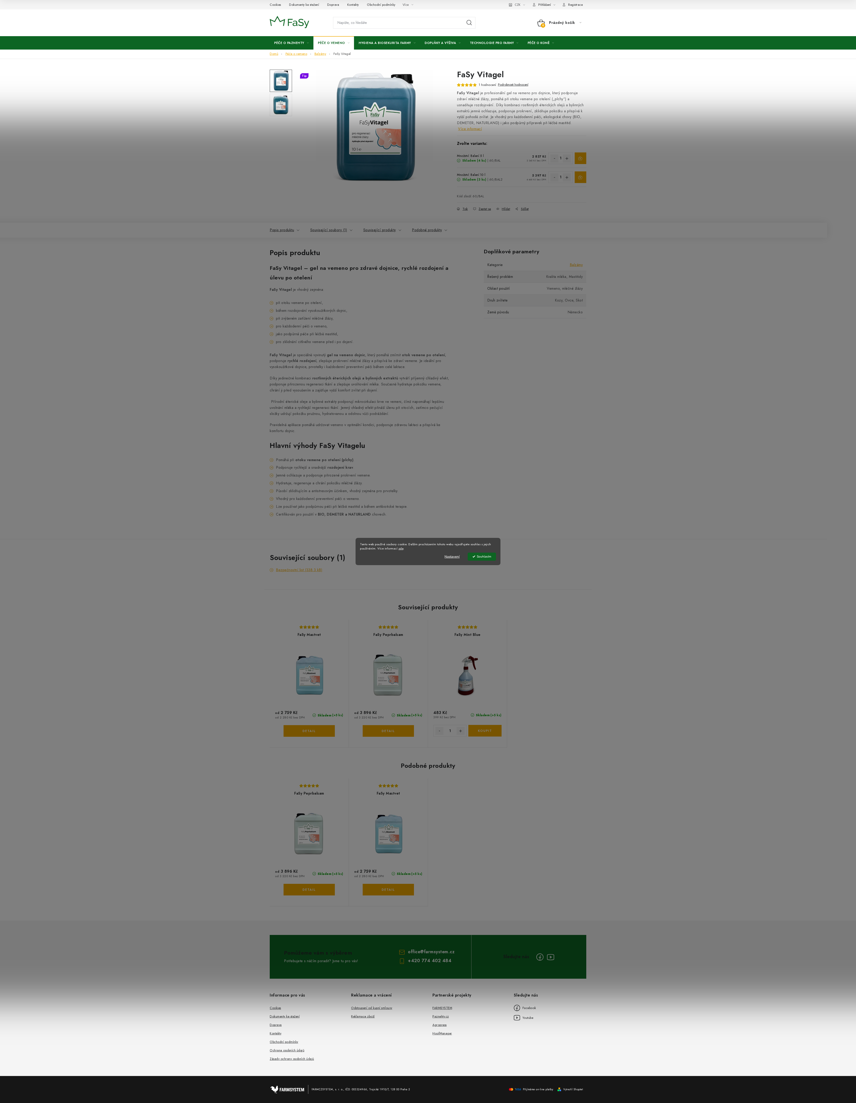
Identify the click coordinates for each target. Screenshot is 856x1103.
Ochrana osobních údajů (287, 1050)
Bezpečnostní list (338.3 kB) (299, 569)
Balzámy (576, 264)
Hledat (469, 23)
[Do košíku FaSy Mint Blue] (485, 731)
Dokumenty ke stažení (304, 4)
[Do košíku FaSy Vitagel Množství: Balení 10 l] (580, 177)
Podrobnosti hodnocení (513, 85)
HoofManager (442, 1033)
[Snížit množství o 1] (554, 158)
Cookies (275, 4)
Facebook (525, 1008)
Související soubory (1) (328, 230)
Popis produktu (282, 230)
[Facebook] (539, 957)
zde (401, 548)
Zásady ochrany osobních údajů (292, 1059)
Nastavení (452, 556)
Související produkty (379, 230)
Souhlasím (484, 556)
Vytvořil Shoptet (573, 1089)
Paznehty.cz (440, 1016)
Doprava (333, 4)
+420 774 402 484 (429, 960)
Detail (309, 731)
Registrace (575, 4)
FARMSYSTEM (442, 1008)
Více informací (470, 128)
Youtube (523, 1018)
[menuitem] (291, 43)
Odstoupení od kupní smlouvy (371, 1008)
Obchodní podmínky (381, 4)
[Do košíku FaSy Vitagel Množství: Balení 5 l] (580, 158)
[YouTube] (550, 957)
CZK (517, 4)
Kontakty (353, 4)
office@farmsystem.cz (431, 952)
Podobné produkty (427, 230)
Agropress (439, 1025)
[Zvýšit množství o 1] (567, 158)
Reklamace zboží (363, 1016)
